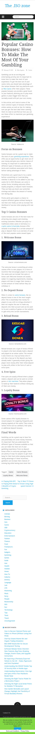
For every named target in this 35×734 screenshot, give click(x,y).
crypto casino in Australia (10, 226)
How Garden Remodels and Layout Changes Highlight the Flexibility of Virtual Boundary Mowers (17, 691)
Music (6, 593)
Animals (7, 514)
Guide (6, 560)
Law (5, 585)
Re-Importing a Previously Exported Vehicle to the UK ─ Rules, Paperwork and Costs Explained (17, 661)
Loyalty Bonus (8, 475)
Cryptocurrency (9, 530)
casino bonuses (20, 295)
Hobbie (7, 569)
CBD (5, 527)
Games (6, 558)
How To (7, 574)
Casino (30, 70)
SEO (5, 604)
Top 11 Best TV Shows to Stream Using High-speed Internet (26, 483)
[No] (33, 726)
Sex (5, 607)
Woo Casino (7, 89)
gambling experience (21, 156)
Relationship (8, 602)
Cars (5, 522)
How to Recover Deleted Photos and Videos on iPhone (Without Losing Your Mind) (18, 633)
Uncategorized (9, 621)
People (6, 599)
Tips (5, 613)
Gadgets (7, 552)
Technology (8, 610)
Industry (7, 577)
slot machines (13, 381)
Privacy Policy (25, 731)
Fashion (7, 538)
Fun (5, 549)
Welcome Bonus (22, 475)
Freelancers (8, 547)
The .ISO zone (17, 5)
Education (7, 533)
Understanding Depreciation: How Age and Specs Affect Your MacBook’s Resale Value (18, 673)
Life (5, 588)
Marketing (8, 591)
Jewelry (7, 580)
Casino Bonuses (22, 472)
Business (7, 519)
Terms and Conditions (12, 731)
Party (6, 596)
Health (6, 566)
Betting (7, 517)
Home (6, 571)
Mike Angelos (20, 70)
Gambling (7, 555)
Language (7, 582)
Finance (7, 541)
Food (6, 544)
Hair (5, 563)
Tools (6, 615)
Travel (6, 618)
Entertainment (9, 536)
